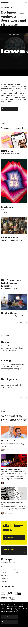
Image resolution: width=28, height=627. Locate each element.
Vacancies (16, 567)
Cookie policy (5, 578)
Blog (15, 569)
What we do (5, 335)
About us (3, 567)
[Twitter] (9, 587)
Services (3, 572)
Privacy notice (5, 575)
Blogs (3, 411)
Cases (3, 123)
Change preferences (11, 611)
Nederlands (4, 581)
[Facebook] (2, 587)
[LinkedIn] (6, 587)
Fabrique (5, 2)
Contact (16, 572)
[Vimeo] (13, 587)
